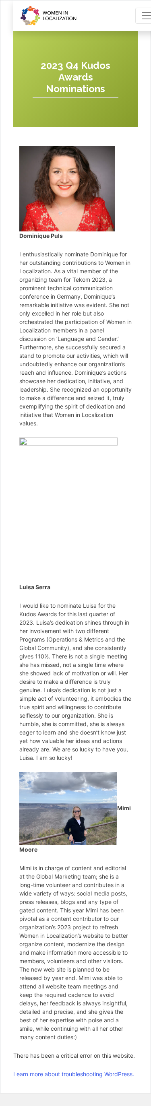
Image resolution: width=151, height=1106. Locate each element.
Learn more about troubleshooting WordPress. (73, 1074)
